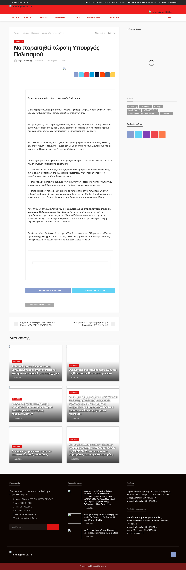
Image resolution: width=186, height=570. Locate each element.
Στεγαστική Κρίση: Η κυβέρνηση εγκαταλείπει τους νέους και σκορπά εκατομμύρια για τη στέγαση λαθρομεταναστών (32, 408)
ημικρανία (166, 114)
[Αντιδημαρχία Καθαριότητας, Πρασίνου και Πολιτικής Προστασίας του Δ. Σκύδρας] (74, 534)
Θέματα (44, 17)
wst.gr (103, 566)
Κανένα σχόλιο (52, 61)
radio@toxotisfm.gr (27, 514)
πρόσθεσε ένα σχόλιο (40, 305)
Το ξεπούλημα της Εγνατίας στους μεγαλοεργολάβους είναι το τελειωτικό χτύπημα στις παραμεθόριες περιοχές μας (36, 370)
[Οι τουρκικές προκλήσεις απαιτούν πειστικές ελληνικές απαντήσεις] (35, 444)
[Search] (174, 17)
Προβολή (114, 17)
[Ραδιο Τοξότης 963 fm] (20, 6)
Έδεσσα (132, 107)
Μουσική (60, 17)
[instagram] (146, 135)
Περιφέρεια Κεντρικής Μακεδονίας (142, 114)
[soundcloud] (162, 135)
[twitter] (138, 135)
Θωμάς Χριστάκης (25, 61)
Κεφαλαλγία (134, 110)
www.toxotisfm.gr (29, 518)
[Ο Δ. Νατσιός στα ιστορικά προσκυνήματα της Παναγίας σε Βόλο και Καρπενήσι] (93, 363)
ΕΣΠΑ (157, 107)
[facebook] (165, 17)
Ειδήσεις (28, 17)
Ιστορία (76, 17)
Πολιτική (19, 41)
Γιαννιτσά (146, 107)
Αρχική (15, 17)
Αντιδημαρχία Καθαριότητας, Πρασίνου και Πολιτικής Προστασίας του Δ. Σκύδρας (101, 531)
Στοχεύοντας (94, 17)
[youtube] (154, 135)
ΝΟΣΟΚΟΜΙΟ (150, 110)
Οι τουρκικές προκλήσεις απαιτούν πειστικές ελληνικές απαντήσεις (31, 453)
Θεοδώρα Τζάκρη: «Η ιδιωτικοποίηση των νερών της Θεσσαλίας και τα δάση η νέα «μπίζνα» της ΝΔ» (101, 517)
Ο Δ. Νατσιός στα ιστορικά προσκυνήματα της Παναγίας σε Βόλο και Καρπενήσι (92, 371)
